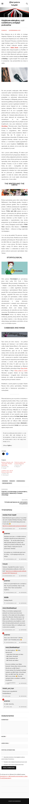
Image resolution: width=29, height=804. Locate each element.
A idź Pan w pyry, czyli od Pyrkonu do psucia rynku (7, 471)
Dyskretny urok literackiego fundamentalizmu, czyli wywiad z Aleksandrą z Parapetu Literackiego (14, 493)
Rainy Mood (14, 47)
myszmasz (5, 480)
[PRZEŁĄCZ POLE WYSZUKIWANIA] (27, 4)
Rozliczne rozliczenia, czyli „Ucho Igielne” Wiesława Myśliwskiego (7, 463)
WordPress (17, 801)
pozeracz (4, 30)
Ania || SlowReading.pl (10, 608)
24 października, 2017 (11, 592)
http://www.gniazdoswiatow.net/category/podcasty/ (14, 526)
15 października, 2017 (9, 528)
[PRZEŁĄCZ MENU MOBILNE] (2, 4)
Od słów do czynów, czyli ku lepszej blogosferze (19, 462)
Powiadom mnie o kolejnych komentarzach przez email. (15, 762)
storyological (21, 480)
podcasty (12, 480)
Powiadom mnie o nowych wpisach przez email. (14, 764)
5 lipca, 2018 (9, 706)
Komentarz (5, 719)
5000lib (6, 597)
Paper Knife (24, 368)
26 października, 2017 (11, 642)
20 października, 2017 (9, 575)
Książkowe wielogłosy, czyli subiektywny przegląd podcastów (12, 22)
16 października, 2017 (11, 559)
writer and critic (7, 483)
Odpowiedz (23, 528)
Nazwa (4, 736)
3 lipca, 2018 (7, 696)
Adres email (5, 743)
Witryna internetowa (8, 750)
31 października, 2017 (11, 603)
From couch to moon (20, 370)
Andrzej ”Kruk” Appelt (9, 515)
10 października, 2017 (15, 30)
